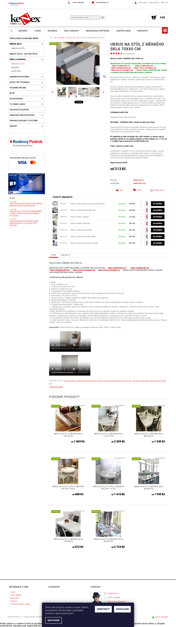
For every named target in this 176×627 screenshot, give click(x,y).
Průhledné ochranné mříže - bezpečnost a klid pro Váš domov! (24, 223)
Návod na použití (56, 387)
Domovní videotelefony (22, 115)
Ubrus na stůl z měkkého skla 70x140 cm (114, 381)
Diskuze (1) (66, 255)
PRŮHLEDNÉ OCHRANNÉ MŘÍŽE (24, 38)
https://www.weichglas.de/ (145, 68)
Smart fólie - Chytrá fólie (24, 54)
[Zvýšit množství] (147, 202)
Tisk (121, 190)
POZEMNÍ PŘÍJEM (18, 88)
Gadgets (15, 67)
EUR (166, 3)
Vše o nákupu (71, 31)
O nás (38, 31)
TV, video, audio (17, 104)
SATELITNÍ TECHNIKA (20, 82)
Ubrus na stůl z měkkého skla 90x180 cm (80, 381)
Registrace (154, 3)
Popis (53, 255)
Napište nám (123, 31)
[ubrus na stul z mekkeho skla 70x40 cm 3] (55, 203)
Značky (13, 126)
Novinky (23, 31)
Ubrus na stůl (18, 48)
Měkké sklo (16, 44)
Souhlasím (122, 609)
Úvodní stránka (11, 30)
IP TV (12, 93)
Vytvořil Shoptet (161, 617)
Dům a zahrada (18, 59)
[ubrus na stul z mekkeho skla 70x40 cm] (55, 210)
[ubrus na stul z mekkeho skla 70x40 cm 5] (55, 217)
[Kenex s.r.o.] (26, 19)
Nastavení (53, 620)
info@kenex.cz (113, 593)
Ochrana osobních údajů (20, 604)
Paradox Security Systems (24, 120)
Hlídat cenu (159, 190)
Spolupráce (15, 598)
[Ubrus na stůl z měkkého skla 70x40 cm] (55, 223)
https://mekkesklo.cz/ (121, 66)
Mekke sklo (138, 180)
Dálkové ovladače (19, 110)
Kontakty (142, 31)
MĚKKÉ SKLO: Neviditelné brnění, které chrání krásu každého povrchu (26, 213)
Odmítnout (103, 609)
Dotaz (139, 190)
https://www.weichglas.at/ (122, 70)
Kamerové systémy (20, 77)
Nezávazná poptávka (98, 31)
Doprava (52, 31)
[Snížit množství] (147, 205)
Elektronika (16, 99)
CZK (162, 3)
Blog (12, 198)
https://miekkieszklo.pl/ (121, 68)
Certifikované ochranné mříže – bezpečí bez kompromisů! (26, 205)
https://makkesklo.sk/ (144, 66)
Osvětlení (16, 71)
